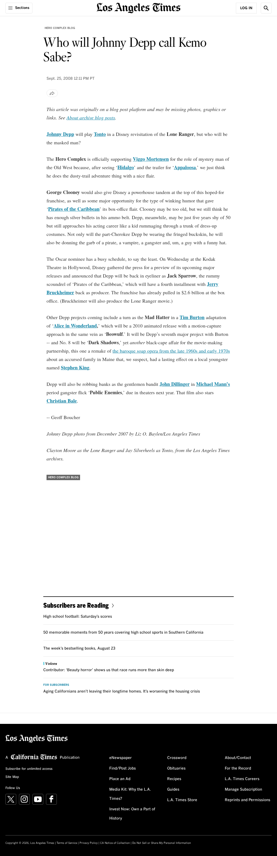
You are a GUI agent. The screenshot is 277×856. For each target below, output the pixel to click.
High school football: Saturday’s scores (77, 616)
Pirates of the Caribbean (74, 208)
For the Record (238, 768)
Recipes (174, 779)
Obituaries (176, 768)
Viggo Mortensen (151, 158)
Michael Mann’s (213, 383)
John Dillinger (175, 383)
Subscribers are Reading (76, 605)
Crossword (176, 758)
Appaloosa (185, 167)
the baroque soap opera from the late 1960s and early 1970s (171, 350)
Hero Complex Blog (60, 28)
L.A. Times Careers (242, 779)
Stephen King (75, 367)
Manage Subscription (243, 789)
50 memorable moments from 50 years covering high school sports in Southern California (123, 632)
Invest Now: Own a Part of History (132, 813)
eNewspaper (120, 758)
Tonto (100, 134)
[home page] (138, 7)
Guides (173, 789)
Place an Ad (119, 779)
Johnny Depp (60, 134)
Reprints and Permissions (247, 800)
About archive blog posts (91, 117)
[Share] (52, 93)
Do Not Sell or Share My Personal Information (161, 843)
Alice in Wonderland (75, 325)
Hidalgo (125, 167)
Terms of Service (67, 843)
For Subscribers (56, 685)
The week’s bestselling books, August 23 (79, 648)
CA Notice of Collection (115, 843)
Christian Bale (62, 400)
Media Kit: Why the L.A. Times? (130, 794)
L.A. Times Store (182, 800)
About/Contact (238, 758)
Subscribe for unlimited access (28, 769)
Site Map (12, 777)
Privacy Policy (89, 843)
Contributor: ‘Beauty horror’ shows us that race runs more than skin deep (108, 670)
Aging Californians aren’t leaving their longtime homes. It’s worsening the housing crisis (121, 691)
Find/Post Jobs (122, 768)
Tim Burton (192, 317)
